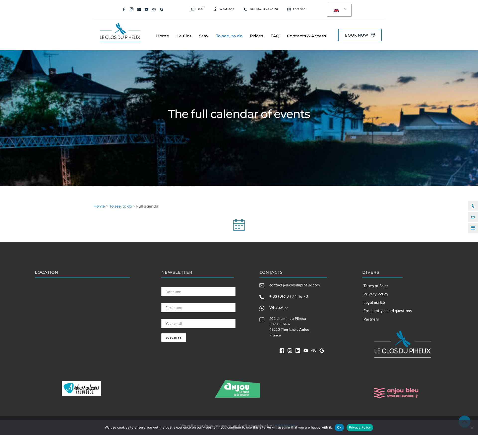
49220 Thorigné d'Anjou (289, 329)
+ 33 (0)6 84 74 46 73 (288, 296)
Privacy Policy (360, 427)
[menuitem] (162, 36)
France (275, 335)
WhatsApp (278, 307)
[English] (338, 10)
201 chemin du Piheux (287, 318)
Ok (339, 427)
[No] (471, 427)
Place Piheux (280, 324)
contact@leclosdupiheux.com (294, 285)
